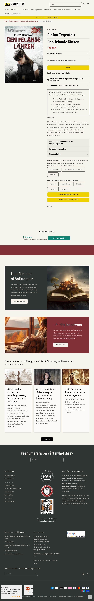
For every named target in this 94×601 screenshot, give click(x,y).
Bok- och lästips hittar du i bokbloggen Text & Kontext (17, 537)
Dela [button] (50, 206)
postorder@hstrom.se (40, 539)
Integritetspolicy (53, 596)
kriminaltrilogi (66, 184)
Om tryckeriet (8, 498)
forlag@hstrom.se (39, 550)
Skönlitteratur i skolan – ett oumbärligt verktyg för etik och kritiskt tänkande (17, 395)
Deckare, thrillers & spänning (73, 169)
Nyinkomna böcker (10, 485)
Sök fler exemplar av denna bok (68, 194)
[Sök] (80, 4)
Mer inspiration (61, 345)
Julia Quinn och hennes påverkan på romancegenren (75, 392)
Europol (53, 189)
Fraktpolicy (70, 596)
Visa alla (47, 439)
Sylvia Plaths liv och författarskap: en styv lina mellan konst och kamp (46, 394)
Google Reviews (53, 17)
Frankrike (79, 184)
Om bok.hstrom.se (10, 475)
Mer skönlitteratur (19, 301)
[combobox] (66, 4)
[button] (15, 10)
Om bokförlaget (9, 495)
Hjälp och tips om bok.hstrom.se (14, 554)
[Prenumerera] (61, 460)
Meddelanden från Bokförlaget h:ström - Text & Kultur (17, 546)
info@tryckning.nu (39, 544)
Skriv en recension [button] (59, 238)
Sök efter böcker (9, 479)
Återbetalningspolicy (42, 596)
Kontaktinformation (78, 596)
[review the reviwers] (18, 592)
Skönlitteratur (54, 169)
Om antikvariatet (9, 492)
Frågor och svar (9, 482)
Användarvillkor (62, 596)
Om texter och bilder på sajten (13, 488)
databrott (64, 189)
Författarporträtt (9, 542)
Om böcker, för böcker (11, 550)
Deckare (53, 174)
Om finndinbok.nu (10, 501)
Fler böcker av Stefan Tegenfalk (68, 200)
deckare (52, 184)
